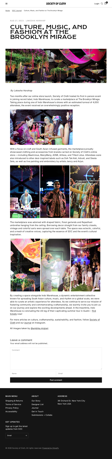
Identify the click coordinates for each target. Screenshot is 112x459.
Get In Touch (38, 411)
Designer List (38, 404)
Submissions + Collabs (42, 415)
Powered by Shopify (50, 448)
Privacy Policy (12, 408)
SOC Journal (17, 10)
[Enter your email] (26, 435)
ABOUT (35, 396)
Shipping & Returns (14, 401)
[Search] (102, 3)
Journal (35, 408)
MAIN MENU (11, 396)
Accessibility (11, 411)
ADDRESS (62, 396)
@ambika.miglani (39, 328)
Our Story (36, 401)
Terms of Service (13, 404)
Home (7, 10)
